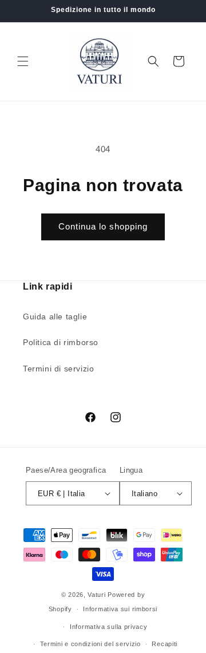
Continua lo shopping (103, 226)
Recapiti (164, 643)
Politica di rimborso (60, 342)
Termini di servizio (58, 368)
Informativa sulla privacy (109, 626)
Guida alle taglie (55, 316)
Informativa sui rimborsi (120, 608)
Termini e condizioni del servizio (90, 643)
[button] (22, 61)
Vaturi (96, 594)
